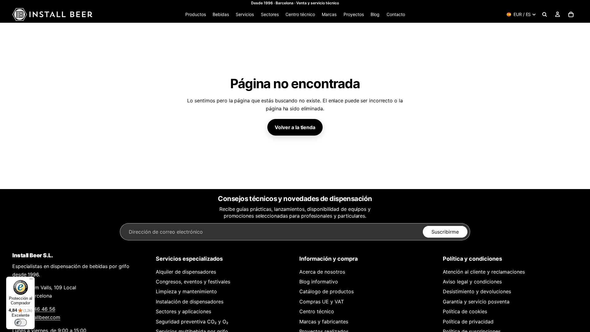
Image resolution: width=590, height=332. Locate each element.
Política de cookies (465, 311)
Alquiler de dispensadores (186, 272)
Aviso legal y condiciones (472, 282)
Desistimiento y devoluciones (477, 291)
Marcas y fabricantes (323, 321)
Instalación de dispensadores (189, 301)
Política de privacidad (468, 321)
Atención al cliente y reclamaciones (484, 272)
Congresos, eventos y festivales (193, 282)
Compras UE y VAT (321, 301)
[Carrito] (571, 14)
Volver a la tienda (295, 127)
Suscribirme (445, 232)
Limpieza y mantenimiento (186, 291)
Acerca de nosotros (322, 272)
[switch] (20, 322)
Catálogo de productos (326, 291)
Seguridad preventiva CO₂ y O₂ (192, 321)
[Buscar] (544, 14)
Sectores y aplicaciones (183, 311)
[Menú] (31, 280)
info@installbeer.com (36, 317)
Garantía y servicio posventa (476, 301)
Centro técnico (316, 311)
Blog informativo (318, 282)
